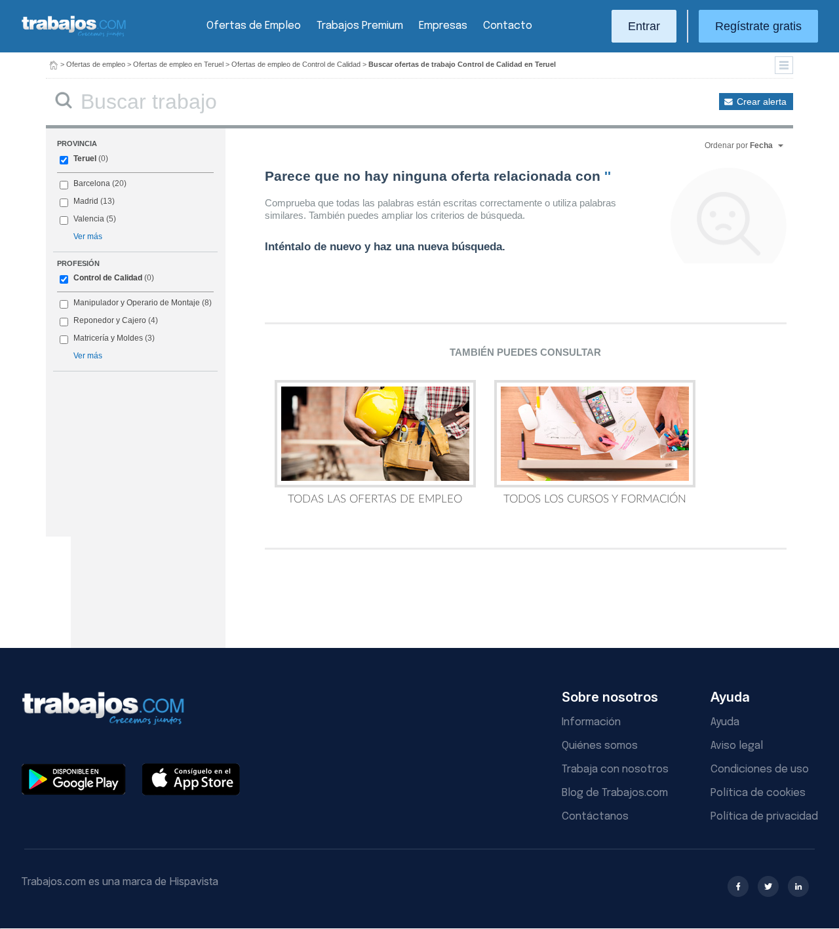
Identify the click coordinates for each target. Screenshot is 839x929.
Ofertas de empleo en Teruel (178, 64)
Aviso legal (737, 745)
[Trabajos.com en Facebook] (738, 886)
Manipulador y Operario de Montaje (136, 302)
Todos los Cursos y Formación (594, 498)
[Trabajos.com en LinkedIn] (798, 886)
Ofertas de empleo (95, 64)
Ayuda (725, 722)
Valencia (88, 218)
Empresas (443, 25)
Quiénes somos (600, 745)
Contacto (507, 25)
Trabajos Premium (360, 25)
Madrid (85, 201)
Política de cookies (758, 793)
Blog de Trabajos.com (615, 793)
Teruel (84, 158)
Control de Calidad (107, 277)
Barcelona (91, 183)
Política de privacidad (764, 816)
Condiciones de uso (760, 769)
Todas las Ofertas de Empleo (375, 498)
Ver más (87, 236)
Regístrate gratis (758, 26)
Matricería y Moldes (108, 338)
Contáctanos (595, 816)
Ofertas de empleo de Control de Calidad (296, 64)
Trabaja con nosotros (615, 769)
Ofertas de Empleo (253, 25)
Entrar (644, 26)
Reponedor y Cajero (109, 320)
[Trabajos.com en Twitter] (768, 886)
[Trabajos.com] (74, 35)
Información (591, 722)
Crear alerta (762, 101)
